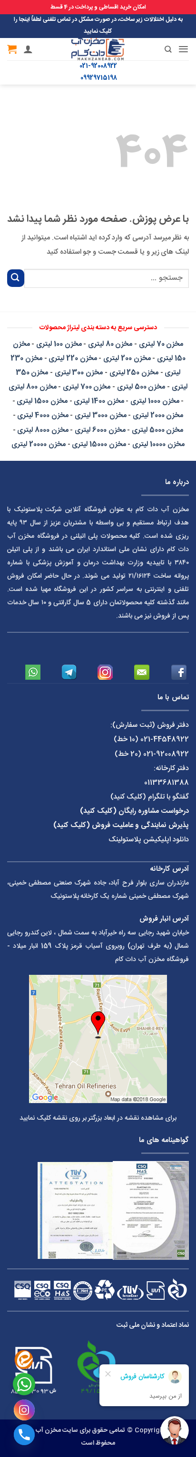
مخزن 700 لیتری (86, 387)
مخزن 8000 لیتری (42, 430)
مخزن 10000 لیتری (158, 444)
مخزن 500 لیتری (141, 387)
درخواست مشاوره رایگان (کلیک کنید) (134, 811)
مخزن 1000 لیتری (154, 401)
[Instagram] (24, 1410)
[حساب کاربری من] (28, 48)
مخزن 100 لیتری (58, 344)
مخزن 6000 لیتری (100, 430)
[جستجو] (160, 49)
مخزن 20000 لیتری (38, 444)
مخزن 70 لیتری (161, 344)
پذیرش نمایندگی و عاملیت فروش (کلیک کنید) (121, 825)
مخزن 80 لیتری (110, 344)
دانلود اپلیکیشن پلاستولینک (148, 840)
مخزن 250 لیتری (133, 373)
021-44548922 (164, 739)
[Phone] (24, 1434)
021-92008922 (98, 66)
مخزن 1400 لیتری (99, 401)
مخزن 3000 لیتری (100, 415)
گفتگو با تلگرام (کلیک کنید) (149, 797)
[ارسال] (15, 278)
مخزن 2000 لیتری (158, 415)
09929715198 (98, 78)
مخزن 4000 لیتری (42, 415)
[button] (183, 49)
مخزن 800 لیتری (32, 387)
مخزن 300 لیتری (79, 373)
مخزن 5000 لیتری (157, 430)
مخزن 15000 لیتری (99, 444)
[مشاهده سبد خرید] (12, 48)
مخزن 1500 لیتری (42, 401)
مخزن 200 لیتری (126, 358)
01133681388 (166, 783)
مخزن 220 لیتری (73, 358)
